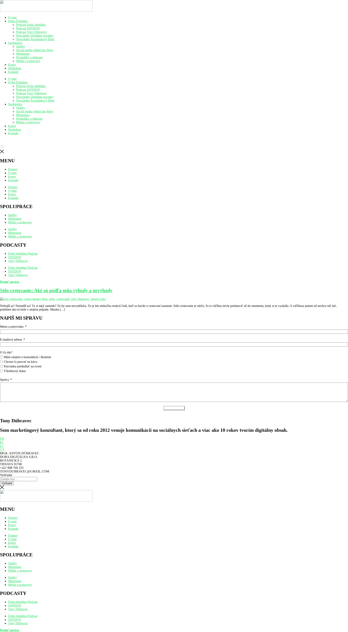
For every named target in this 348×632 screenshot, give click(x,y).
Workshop (14, 68)
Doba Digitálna (18, 21)
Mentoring (22, 53)
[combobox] (18, 479)
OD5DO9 (14, 605)
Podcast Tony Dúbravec (31, 32)
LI (1, 446)
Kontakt (13, 72)
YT (2, 449)
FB (2, 438)
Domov (13, 517)
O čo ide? (6, 352)
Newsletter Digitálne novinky (35, 35)
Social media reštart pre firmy (34, 50)
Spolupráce (15, 43)
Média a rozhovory (28, 61)
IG (1, 442)
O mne (12, 17)
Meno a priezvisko (12, 326)
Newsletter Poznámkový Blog (35, 39)
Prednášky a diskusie (29, 57)
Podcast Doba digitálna (31, 24)
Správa (4, 379)
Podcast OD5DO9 (28, 28)
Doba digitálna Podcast (22, 602)
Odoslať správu (174, 408)
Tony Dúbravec (18, 609)
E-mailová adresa (11, 339)
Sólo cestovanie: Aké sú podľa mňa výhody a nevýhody (56, 290)
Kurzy (12, 64)
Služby (20, 46)
